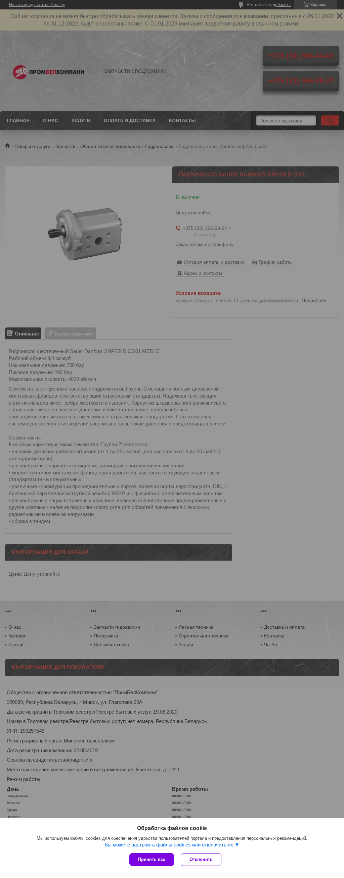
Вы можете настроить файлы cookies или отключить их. (169, 844)
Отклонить (201, 859)
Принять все (151, 859)
